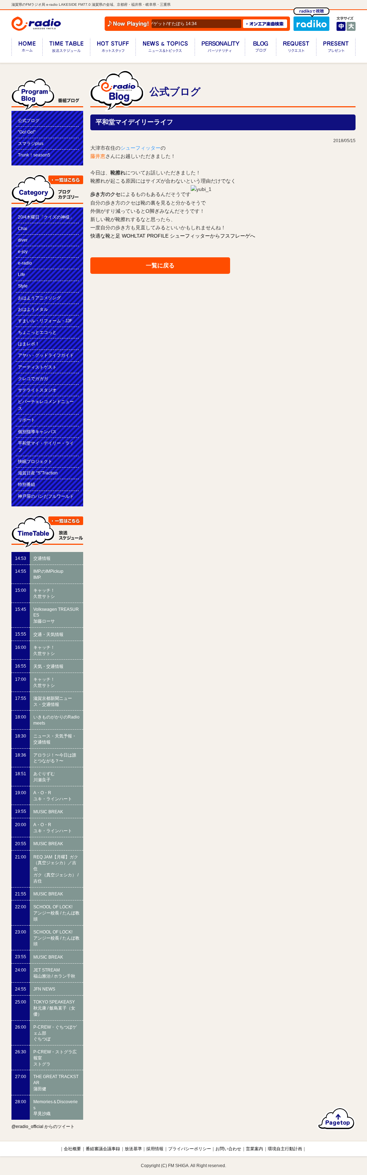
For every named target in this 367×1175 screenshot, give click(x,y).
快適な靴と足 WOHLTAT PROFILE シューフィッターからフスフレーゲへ (172, 236)
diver (23, 240)
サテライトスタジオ (37, 390)
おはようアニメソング (39, 297)
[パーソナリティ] (220, 48)
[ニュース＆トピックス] (165, 48)
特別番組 (26, 484)
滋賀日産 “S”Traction (38, 473)
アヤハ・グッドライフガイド (46, 355)
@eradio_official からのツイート (43, 1126)
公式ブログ (28, 120)
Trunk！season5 (34, 155)
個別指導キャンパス (37, 431)
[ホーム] (26, 48)
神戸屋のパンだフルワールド (46, 496)
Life (21, 274)
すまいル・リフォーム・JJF (45, 320)
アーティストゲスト (37, 367)
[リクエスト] (296, 48)
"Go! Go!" (26, 132)
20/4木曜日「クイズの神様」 (46, 217)
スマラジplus (30, 143)
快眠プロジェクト (35, 461)
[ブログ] (260, 48)
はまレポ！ (28, 343)
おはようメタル (33, 309)
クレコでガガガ (33, 378)
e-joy (23, 251)
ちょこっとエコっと (37, 332)
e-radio (25, 263)
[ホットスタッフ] (112, 48)
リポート (26, 419)
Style (23, 286)
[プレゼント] (336, 48)
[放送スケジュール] (66, 48)
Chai (22, 228)
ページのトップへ (336, 1118)
